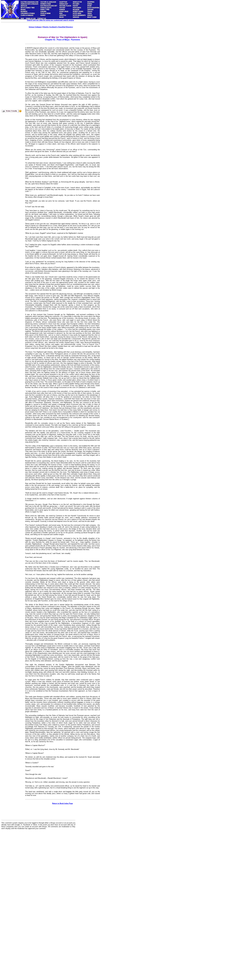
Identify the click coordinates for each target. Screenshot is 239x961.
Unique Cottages (35, 27)
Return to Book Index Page (62, 803)
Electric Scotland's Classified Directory (58, 27)
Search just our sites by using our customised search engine (50, 20)
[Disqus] (38, 862)
